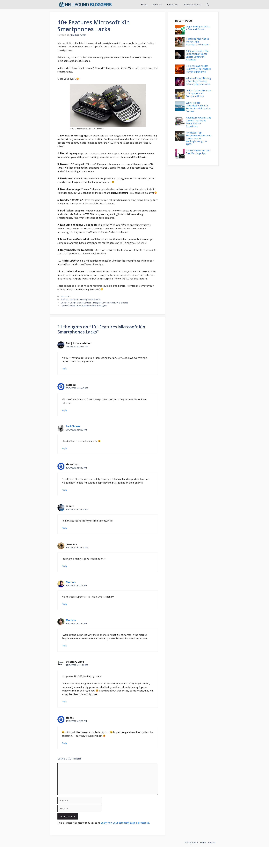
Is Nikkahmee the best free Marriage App (198, 152)
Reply (64, 368)
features (65, 299)
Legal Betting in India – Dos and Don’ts (197, 28)
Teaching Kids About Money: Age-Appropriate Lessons (197, 41)
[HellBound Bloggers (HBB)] (85, 4)
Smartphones (94, 299)
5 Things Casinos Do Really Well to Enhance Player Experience (198, 68)
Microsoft (65, 296)
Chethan (71, 582)
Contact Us (172, 4)
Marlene (71, 620)
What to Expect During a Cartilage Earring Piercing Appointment (198, 81)
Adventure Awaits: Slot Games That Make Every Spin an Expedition (198, 122)
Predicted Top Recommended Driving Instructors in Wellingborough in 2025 (198, 138)
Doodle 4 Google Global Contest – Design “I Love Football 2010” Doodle (94, 302)
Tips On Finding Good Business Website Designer (84, 305)
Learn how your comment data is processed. (125, 822)
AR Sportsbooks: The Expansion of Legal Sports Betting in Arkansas (197, 55)
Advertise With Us (192, 4)
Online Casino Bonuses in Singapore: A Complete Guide (198, 93)
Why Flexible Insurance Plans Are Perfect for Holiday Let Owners (198, 107)
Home (144, 4)
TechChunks (73, 426)
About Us (157, 4)
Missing (83, 299)
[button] (208, 4)
